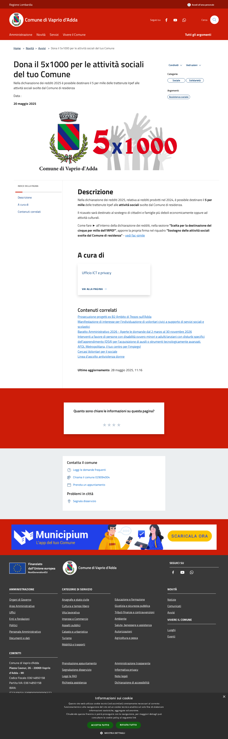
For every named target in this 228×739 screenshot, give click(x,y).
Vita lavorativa (71, 612)
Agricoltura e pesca (126, 638)
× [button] (224, 696)
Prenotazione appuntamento (79, 663)
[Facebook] (165, 19)
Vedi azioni (192, 65)
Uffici (12, 612)
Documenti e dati (19, 638)
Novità (30, 48)
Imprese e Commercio (75, 619)
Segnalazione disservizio (76, 670)
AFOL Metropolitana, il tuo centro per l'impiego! (109, 346)
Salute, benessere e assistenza (133, 625)
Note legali (121, 676)
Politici (13, 625)
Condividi (174, 65)
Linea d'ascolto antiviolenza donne (101, 356)
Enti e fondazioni (19, 619)
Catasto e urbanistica (75, 631)
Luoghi (171, 630)
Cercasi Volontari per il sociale (97, 351)
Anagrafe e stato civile (75, 599)
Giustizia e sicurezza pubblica (132, 606)
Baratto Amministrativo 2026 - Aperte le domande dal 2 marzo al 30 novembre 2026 (135, 331)
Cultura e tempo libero (75, 606)
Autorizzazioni (123, 631)
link (134, 717)
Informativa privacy (126, 670)
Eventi (171, 636)
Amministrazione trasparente (132, 663)
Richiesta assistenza (74, 682)
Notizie (171, 599)
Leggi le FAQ (69, 676)
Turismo (67, 638)
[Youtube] (173, 19)
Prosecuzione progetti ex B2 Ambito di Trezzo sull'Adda (114, 316)
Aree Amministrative (22, 606)
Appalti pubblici (71, 625)
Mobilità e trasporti (73, 644)
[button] (114, 733)
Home (17, 48)
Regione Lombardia (20, 4)
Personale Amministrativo (25, 631)
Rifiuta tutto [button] (128, 724)
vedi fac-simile (135, 235)
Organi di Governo (20, 599)
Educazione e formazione (130, 599)
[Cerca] (214, 19)
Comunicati (174, 606)
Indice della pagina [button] (28, 186)
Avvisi (42, 48)
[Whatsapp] (182, 19)
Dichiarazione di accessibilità (132, 682)
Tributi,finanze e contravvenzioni (134, 612)
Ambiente (120, 618)
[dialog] (114, 716)
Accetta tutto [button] (100, 725)
